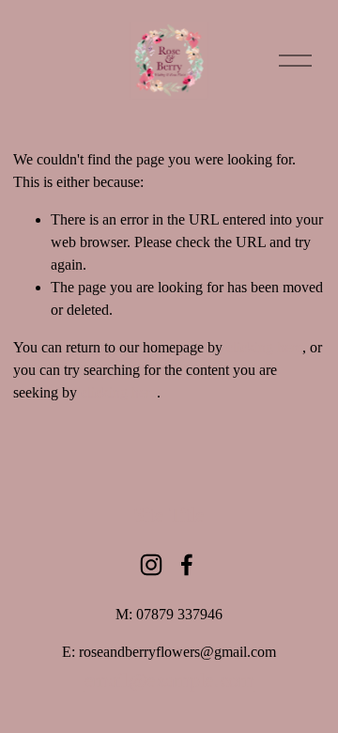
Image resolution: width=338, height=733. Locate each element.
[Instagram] (151, 565)
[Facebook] (187, 565)
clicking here (264, 347)
